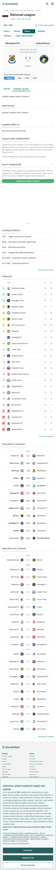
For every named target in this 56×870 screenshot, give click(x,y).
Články (31, 753)
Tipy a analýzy (34, 777)
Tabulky (17, 31)
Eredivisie (5, 777)
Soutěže (6, 10)
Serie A (4, 761)
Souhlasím (28, 850)
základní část (24, 50)
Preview (7, 89)
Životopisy (32, 769)
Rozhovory (33, 774)
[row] (28, 288)
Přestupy (7, 36)
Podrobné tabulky (46, 436)
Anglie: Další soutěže (24, 36)
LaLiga (4, 759)
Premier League (7, 756)
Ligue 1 (4, 766)
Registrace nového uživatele (28, 181)
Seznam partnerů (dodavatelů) (16, 844)
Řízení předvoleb (28, 865)
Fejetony (32, 766)
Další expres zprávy (46, 270)
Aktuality (32, 756)
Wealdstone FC (12, 43)
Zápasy (38, 10)
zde (43, 176)
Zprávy (7, 31)
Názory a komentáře (36, 764)
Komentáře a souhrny (36, 761)
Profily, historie (34, 772)
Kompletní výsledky (46, 737)
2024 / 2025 (8, 25)
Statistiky (41, 31)
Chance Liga (6, 769)
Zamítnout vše (28, 858)
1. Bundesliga (6, 764)
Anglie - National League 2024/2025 (22, 10)
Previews (32, 759)
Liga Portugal (6, 774)
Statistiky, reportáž (21, 89)
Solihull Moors (43, 43)
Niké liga (4, 772)
